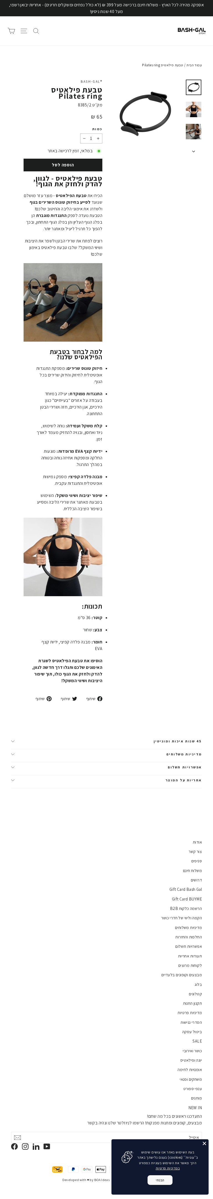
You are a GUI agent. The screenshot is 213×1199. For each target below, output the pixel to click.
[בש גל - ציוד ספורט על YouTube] (47, 1146)
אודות (197, 842)
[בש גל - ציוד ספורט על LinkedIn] (36, 1146)
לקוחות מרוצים (190, 965)
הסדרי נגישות (191, 1022)
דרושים (196, 880)
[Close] (204, 1143)
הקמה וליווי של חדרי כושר (181, 917)
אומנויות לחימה (190, 1069)
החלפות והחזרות (188, 936)
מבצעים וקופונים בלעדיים (181, 974)
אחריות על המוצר (184, 780)
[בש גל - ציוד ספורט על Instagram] (25, 1146)
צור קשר (195, 851)
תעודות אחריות (190, 956)
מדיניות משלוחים (184, 754)
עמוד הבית (194, 65)
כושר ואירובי (192, 1050)
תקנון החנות (192, 1003)
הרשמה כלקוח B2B (186, 908)
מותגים (196, 1098)
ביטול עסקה (192, 1031)
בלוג (198, 984)
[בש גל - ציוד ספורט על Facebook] (14, 1146)
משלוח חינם (192, 870)
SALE (197, 1041)
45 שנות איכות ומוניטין (178, 741)
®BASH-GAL (91, 81)
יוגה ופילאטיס (191, 1060)
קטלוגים (195, 993)
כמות (97, 129)
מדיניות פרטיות (190, 1012)
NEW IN (195, 1107)
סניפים (196, 860)
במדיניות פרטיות (168, 1168)
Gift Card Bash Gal (185, 889)
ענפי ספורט (192, 1088)
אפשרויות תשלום (185, 767)
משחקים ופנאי (191, 1079)
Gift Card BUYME (187, 899)
